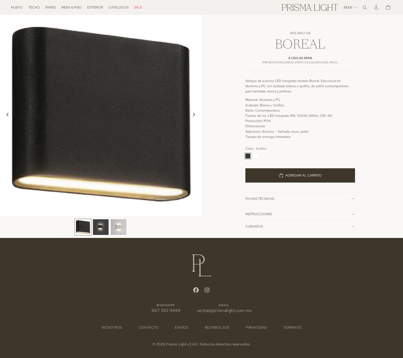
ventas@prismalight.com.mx (224, 310)
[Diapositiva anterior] (6, 116)
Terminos (292, 327)
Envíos (181, 327)
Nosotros (112, 327)
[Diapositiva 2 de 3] (101, 227)
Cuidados (254, 226)
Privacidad (256, 327)
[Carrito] (388, 7)
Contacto (148, 327)
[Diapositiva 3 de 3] (118, 227)
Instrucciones (258, 214)
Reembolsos (217, 327)
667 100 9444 (166, 310)
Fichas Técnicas (259, 199)
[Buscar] (365, 7)
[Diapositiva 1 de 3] (83, 227)
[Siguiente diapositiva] (195, 116)
